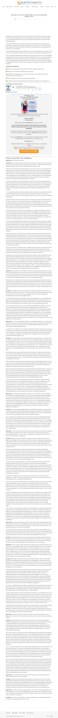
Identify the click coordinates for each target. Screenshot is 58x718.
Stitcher (15, 91)
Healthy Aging (34, 6)
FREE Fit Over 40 (9, 6)
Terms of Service (30, 713)
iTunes (11, 91)
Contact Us (8, 713)
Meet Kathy (17, 6)
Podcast (47, 6)
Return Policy (15, 713)
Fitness (22, 6)
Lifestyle (41, 6)
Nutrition (27, 6)
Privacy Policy (22, 713)
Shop (4, 6)
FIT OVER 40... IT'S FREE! (29, 151)
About (51, 6)
